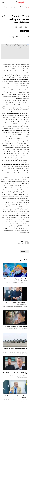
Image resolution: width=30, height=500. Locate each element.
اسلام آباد (21, 7)
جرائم (12, 7)
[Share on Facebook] (21, 36)
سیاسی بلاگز (6, 7)
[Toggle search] (3, 2)
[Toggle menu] (27, 2)
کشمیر (16, 7)
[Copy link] (9, 36)
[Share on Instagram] (13, 36)
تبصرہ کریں (23, 251)
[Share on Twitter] (17, 36)
